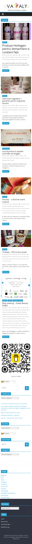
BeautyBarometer (17, 312)
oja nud (22, 208)
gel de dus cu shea (10, 256)
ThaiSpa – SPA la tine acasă (14, 252)
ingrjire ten (21, 110)
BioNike (24, 312)
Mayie (16, 321)
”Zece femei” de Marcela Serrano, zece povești (14, 403)
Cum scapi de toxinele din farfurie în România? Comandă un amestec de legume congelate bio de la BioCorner (15, 408)
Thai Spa (20, 259)
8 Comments (22, 307)
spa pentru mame (13, 259)
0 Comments (23, 55)
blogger (17, 158)
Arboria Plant (17, 310)
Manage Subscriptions (8, 493)
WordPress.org (5, 527)
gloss (12, 208)
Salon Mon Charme (17, 325)
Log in (2, 519)
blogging (22, 158)
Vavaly (16, 55)
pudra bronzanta (11, 210)
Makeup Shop (11, 321)
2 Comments (23, 254)
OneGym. (4, 323)
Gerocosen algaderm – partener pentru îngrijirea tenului (13, 100)
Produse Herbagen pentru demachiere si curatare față (15, 49)
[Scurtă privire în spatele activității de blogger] (16, 130)
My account (4, 495)
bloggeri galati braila (7, 314)
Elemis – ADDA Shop (18, 314)
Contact (3, 489)
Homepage (4, 491)
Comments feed (5, 524)
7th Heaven (5, 310)
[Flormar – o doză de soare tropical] (16, 178)
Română (6, 381)
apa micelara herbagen (7, 57)
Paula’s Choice (10, 323)
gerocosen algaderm (13, 110)
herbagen (12, 59)
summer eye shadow (21, 210)
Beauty (4, 42)
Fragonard (4, 316)
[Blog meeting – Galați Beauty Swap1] (16, 279)
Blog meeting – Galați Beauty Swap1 (15, 304)
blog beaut (11, 158)
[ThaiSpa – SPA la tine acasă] (16, 231)
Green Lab (4, 318)
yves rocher (22, 327)
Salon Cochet (9, 325)
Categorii (4, 482)
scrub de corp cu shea (21, 256)
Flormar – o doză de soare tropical (13, 200)
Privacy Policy (5, 497)
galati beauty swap (22, 57)
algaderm (4, 107)
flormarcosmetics (6, 208)
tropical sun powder (21, 213)
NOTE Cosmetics (23, 321)
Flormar (21, 206)
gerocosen (4, 110)
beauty (15, 57)
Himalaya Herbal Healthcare (15, 318)
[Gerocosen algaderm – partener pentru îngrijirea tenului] (16, 78)
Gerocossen (25, 316)
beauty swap (9, 312)
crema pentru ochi (23, 107)
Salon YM (25, 325)
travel (8, 160)
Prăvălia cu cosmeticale (20, 323)
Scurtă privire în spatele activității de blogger (12, 152)
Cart (2, 478)
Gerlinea (20, 316)
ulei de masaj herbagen (21, 59)
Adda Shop (11, 310)
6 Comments (20, 156)
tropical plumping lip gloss (8, 213)
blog (7, 158)
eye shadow (16, 206)
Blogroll (3, 475)
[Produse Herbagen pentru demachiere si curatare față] (16, 24)
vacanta (12, 160)
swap (3, 327)
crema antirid (15, 107)
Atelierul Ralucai (25, 310)
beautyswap (9, 206)
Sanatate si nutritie (17, 300)
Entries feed (4, 521)
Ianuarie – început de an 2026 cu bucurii (12, 418)
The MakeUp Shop (14, 327)
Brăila (9, 300)
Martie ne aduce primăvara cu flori (10, 412)
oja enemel (17, 208)
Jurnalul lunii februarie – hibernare (10, 415)
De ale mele (6, 148)
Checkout (4, 484)
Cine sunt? (4, 486)
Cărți (2, 480)
